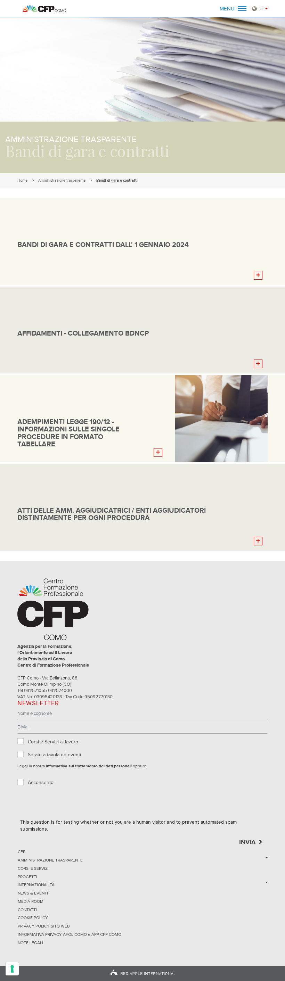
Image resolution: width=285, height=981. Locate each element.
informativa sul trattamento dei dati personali (89, 766)
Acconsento (41, 782)
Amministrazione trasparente (62, 180)
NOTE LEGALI (30, 943)
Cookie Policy (33, 918)
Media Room (30, 902)
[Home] (44, 8)
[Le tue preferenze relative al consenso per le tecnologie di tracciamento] (12, 968)
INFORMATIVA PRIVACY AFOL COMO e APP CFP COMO (69, 935)
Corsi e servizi (33, 869)
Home (22, 180)
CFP (21, 852)
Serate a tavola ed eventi (54, 754)
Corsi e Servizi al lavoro (53, 742)
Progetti (27, 877)
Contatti (27, 910)
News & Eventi (33, 893)
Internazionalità (36, 885)
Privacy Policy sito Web (44, 926)
